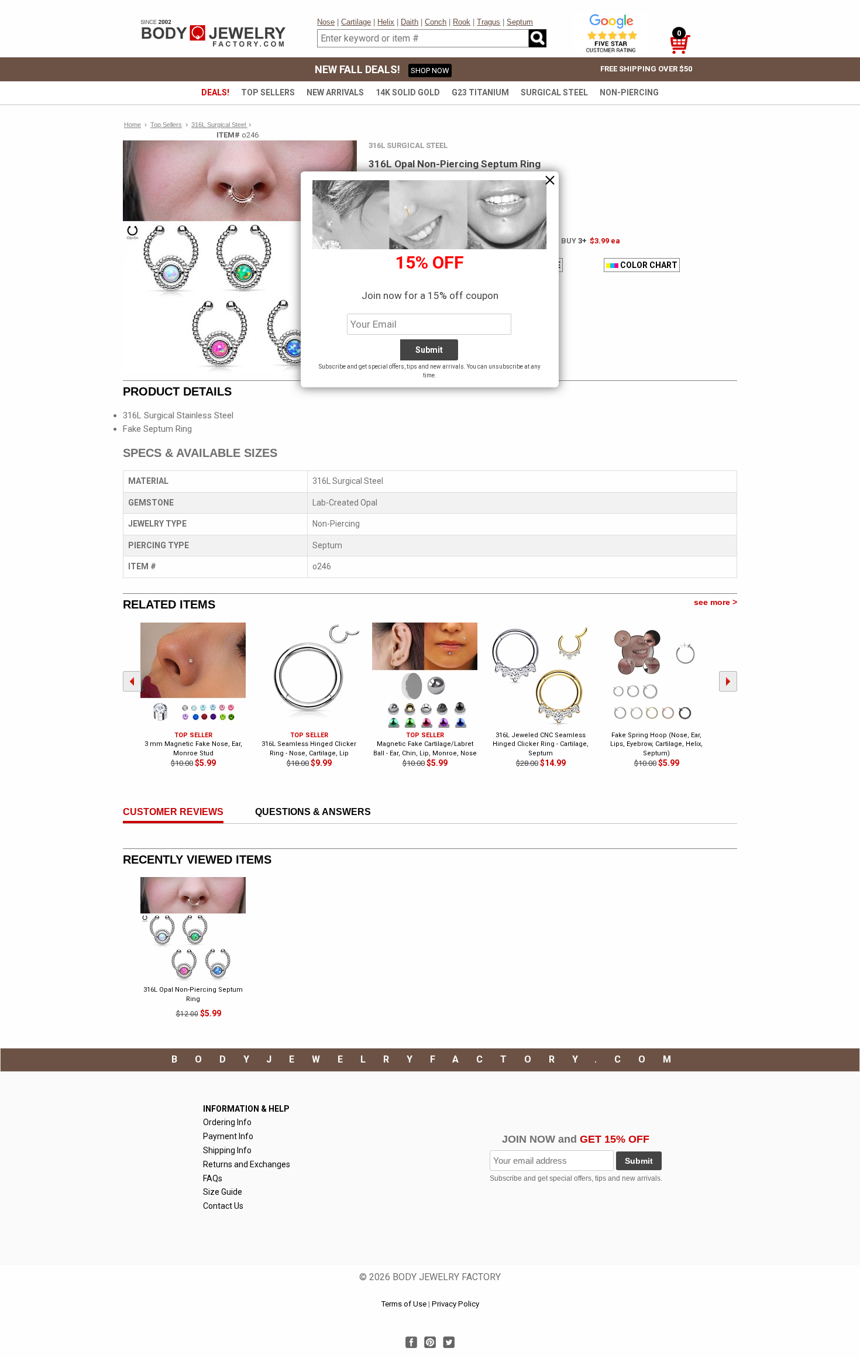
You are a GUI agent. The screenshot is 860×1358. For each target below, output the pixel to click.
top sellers (268, 92)
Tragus (488, 22)
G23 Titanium (480, 92)
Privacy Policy (455, 1303)
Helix (385, 22)
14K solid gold (408, 92)
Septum (520, 22)
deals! (215, 92)
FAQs (212, 1178)
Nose (326, 22)
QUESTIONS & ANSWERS (313, 812)
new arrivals (335, 92)
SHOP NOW (430, 70)
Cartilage (356, 22)
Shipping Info (227, 1150)
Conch (435, 22)
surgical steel (554, 92)
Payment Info (228, 1136)
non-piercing (629, 92)
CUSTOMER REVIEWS (173, 812)
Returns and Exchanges (246, 1164)
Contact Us (223, 1206)
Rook (461, 22)
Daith (409, 22)
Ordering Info (227, 1122)
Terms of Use (403, 1303)
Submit (639, 1161)
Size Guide (222, 1192)
